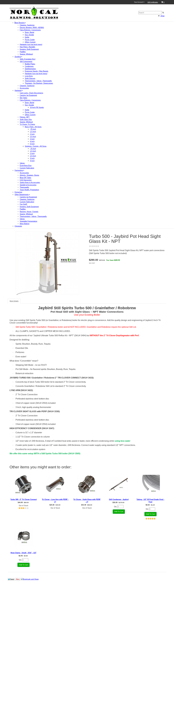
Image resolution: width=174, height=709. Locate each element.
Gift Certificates (153, 2)
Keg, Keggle (29, 35)
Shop (162, 16)
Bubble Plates (30, 64)
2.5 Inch (33, 137)
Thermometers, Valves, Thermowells (38, 81)
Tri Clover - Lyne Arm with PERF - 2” (55, 500)
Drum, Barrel (29, 32)
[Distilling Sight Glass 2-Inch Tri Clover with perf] (87, 484)
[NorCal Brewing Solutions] (34, 12)
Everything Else (25, 166)
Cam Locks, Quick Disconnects (31, 93)
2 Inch (32, 134)
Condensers (29, 66)
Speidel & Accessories (28, 185)
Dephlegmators (30, 69)
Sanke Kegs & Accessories (30, 182)
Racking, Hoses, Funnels (29, 212)
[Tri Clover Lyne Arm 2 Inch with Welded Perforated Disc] (55, 484)
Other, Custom (30, 42)
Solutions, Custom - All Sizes (35, 146)
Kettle (27, 37)
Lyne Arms (29, 76)
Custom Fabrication (27, 168)
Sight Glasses (30, 78)
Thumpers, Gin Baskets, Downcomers (39, 83)
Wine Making (24, 224)
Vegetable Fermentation (28, 221)
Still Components (26, 61)
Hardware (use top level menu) (31, 44)
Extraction (18, 192)
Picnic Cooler (30, 40)
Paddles (23, 52)
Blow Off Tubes (25, 178)
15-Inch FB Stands (37, 107)
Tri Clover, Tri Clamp (27, 124)
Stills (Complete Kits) (27, 59)
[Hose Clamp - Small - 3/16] (23, 538)
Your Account (138, 2)
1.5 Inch (33, 132)
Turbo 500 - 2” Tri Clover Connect (23, 499)
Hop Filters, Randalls (27, 47)
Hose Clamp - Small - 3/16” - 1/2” (24, 553)
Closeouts (18, 226)
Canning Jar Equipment (28, 95)
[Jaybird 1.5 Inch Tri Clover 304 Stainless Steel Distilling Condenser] (119, 484)
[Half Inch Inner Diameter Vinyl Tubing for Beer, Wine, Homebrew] (150, 484)
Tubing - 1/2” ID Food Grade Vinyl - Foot (150, 500)
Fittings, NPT (25, 117)
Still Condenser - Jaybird (119, 499)
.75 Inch (33, 129)
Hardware (18, 90)
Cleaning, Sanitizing (27, 25)
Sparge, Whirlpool (26, 54)
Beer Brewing (20, 23)
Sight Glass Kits (26, 119)
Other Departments (22, 195)
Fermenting (19, 170)
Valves (22, 163)
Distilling (18, 57)
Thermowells (24, 187)
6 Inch (32, 144)
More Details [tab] (14, 301)
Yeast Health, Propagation (29, 190)
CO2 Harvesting (25, 180)
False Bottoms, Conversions (30, 30)
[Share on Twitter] (11, 579)
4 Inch (32, 141)
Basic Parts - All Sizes (33, 127)
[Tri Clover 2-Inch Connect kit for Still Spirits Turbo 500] (23, 484)
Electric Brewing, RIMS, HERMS (32, 27)
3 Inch (32, 139)
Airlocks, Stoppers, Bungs (29, 175)
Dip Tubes (23, 98)
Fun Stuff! (23, 204)
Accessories (24, 88)
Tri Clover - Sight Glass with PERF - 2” (87, 500)
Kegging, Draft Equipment (29, 49)
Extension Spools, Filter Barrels (36, 71)
